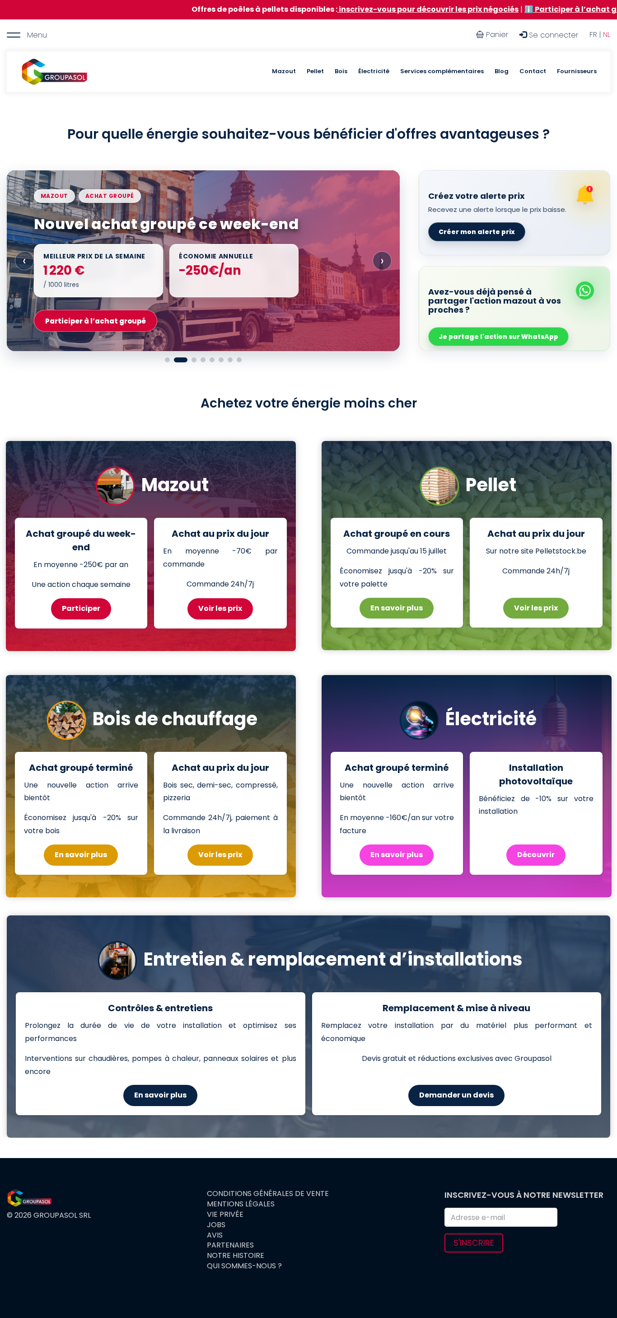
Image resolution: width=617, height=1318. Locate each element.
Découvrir (536, 854)
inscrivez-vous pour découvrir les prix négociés (319, 9)
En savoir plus (396, 608)
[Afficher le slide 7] (230, 359)
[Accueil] (54, 71)
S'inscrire (473, 1242)
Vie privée (225, 1215)
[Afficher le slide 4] (203, 359)
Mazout (284, 71)
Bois (341, 71)
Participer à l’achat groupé (95, 321)
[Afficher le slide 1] (167, 359)
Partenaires (230, 1245)
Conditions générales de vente (268, 1194)
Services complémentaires (442, 71)
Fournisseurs (577, 71)
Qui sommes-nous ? (244, 1266)
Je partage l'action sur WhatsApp (498, 336)
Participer (81, 608)
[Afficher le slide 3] (194, 359)
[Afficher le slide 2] (180, 359)
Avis (215, 1235)
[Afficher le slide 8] (239, 359)
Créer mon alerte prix (477, 231)
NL (606, 34)
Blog (502, 71)
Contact (532, 71)
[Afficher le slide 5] (212, 359)
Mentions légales (241, 1204)
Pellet (315, 71)
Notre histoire (235, 1256)
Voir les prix (220, 608)
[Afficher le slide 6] (221, 359)
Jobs (216, 1225)
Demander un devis (456, 1095)
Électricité (373, 71)
